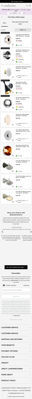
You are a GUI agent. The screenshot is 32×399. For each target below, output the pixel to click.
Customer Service (9, 327)
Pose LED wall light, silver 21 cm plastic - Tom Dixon (23, 176)
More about (7, 374)
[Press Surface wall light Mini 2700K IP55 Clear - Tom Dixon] (16, 40)
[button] (12, 45)
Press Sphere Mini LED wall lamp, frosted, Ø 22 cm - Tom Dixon (23, 130)
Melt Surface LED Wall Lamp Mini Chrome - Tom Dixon (22, 50)
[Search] (27, 5)
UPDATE (15, 13)
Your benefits (8, 345)
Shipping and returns (11, 339)
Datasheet (21, 59)
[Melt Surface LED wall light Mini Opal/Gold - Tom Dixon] (16, 72)
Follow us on (8, 357)
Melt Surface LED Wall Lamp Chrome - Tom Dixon (22, 98)
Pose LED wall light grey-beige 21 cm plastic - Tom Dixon (23, 192)
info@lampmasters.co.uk (16, 393)
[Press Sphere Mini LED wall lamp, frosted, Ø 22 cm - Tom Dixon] (16, 135)
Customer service (9, 333)
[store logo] (10, 5)
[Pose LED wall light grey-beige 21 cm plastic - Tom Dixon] (16, 197)
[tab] (16, 327)
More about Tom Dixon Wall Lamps (20, 23)
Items (4, 23)
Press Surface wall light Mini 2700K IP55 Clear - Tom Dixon (23, 35)
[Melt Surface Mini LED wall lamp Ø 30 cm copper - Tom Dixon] (16, 151)
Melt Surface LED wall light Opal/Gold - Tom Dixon (22, 115)
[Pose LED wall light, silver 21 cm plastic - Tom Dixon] (16, 181)
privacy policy (17, 315)
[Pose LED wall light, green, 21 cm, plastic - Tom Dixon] (16, 166)
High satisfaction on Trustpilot (20, 1)
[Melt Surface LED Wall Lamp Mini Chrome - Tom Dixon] (16, 56)
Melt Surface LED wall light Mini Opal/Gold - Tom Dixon (23, 67)
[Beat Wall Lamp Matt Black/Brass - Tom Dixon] (16, 87)
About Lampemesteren (12, 369)
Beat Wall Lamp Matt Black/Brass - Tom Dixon (21, 82)
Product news (8, 380)
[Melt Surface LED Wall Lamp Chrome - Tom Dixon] (16, 103)
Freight (5, 363)
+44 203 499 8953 (25, 390)
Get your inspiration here (15, 267)
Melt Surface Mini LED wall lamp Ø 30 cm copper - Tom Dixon (22, 146)
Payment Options (9, 351)
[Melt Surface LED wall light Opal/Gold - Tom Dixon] (16, 120)
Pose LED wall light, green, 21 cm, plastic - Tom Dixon (23, 161)
